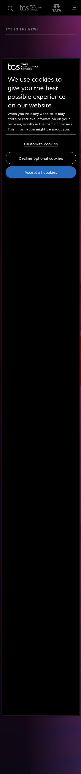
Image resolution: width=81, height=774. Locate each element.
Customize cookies (41, 144)
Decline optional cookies (41, 158)
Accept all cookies (41, 172)
